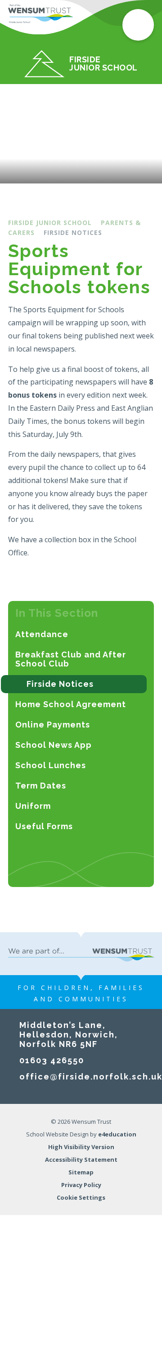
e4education (117, 1134)
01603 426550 (51, 1060)
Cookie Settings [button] (81, 1197)
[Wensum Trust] (40, 13)
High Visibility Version (81, 1147)
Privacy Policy (81, 1185)
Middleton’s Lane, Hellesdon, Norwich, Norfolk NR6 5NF (68, 1034)
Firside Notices (73, 232)
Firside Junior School (50, 222)
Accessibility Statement (81, 1159)
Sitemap (81, 1172)
